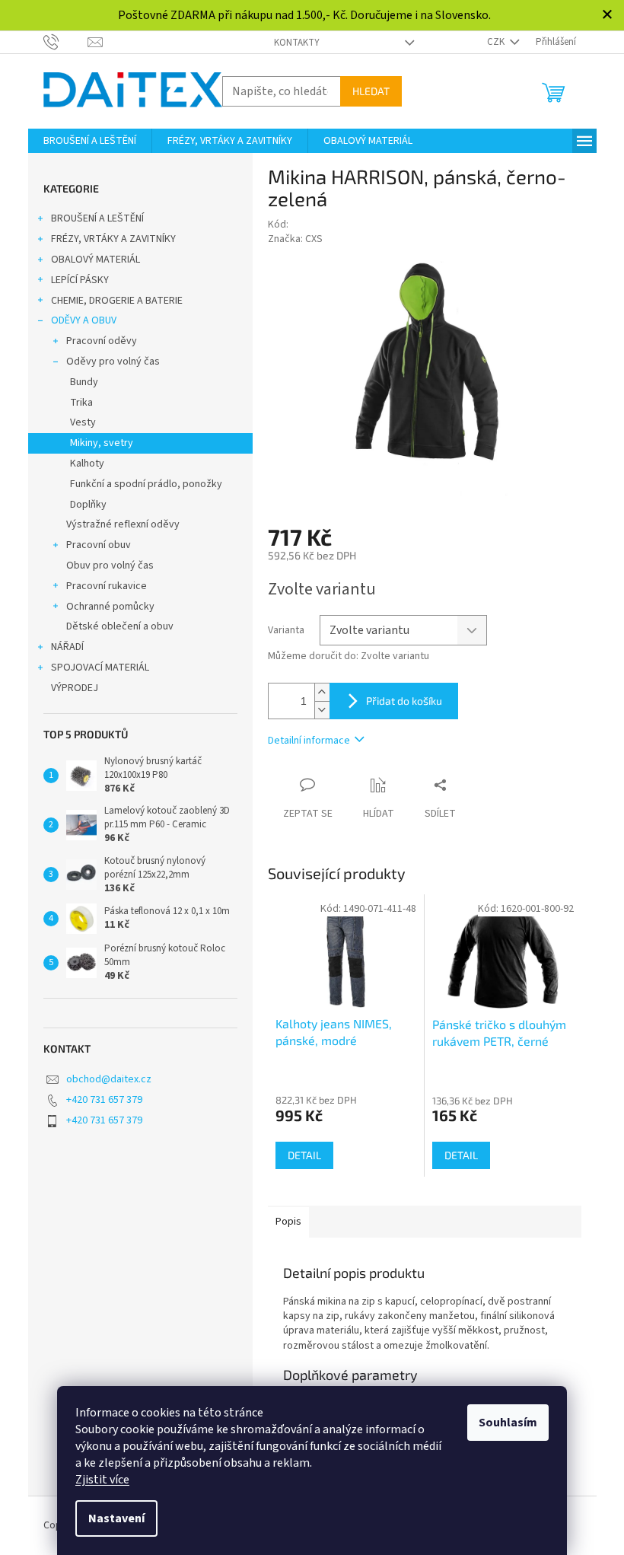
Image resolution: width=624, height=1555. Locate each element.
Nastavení (116, 1518)
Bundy (84, 382)
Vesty (83, 422)
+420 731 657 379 (104, 1099)
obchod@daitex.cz (108, 1079)
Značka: (295, 239)
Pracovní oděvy (101, 341)
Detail (304, 1155)
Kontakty (297, 42)
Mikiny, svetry (101, 443)
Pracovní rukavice (106, 586)
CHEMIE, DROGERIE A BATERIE (117, 300)
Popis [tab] (288, 1221)
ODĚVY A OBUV (83, 320)
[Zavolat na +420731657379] (65, 41)
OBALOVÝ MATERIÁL (95, 259)
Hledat (371, 90)
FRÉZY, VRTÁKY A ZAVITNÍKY (113, 239)
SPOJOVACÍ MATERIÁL (100, 667)
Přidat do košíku (404, 700)
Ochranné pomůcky (110, 606)
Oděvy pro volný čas (113, 361)
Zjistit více (102, 1479)
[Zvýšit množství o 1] (322, 692)
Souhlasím (508, 1422)
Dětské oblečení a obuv (120, 626)
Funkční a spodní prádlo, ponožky (146, 484)
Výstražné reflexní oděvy (123, 524)
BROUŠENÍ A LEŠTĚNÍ (97, 218)
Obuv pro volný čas (110, 565)
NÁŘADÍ (67, 647)
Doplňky (88, 504)
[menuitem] (89, 141)
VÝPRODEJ (74, 688)
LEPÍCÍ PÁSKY (80, 280)
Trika (81, 402)
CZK (497, 42)
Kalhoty (87, 463)
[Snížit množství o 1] (322, 710)
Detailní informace (309, 740)
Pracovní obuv (98, 545)
